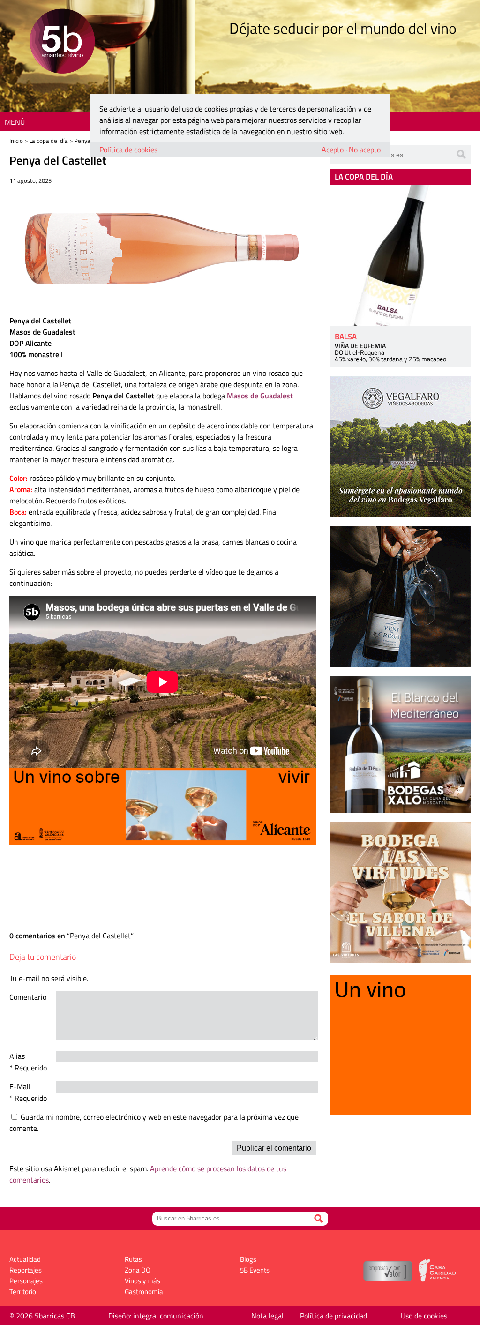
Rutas (133, 1259)
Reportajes (25, 1270)
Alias (17, 1056)
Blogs (248, 1259)
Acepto (333, 149)
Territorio (22, 1291)
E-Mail (19, 1086)
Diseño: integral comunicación (155, 1315)
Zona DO (137, 1270)
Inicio (16, 140)
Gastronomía (144, 1291)
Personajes (26, 1280)
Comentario (27, 997)
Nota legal (267, 1315)
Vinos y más (142, 1280)
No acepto (365, 149)
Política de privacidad (333, 1315)
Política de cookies (128, 149)
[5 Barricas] (62, 42)
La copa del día (48, 140)
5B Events (255, 1270)
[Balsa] (400, 255)
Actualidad (25, 1259)
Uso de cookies (424, 1315)
